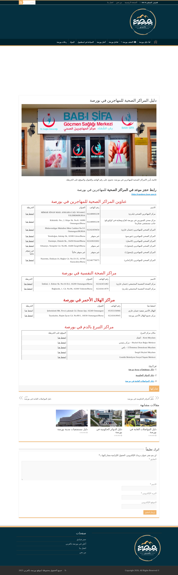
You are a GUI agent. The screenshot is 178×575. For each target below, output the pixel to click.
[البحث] (21, 2)
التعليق (152, 459)
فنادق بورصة (113, 42)
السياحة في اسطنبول (86, 42)
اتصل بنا (110, 2)
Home (155, 42)
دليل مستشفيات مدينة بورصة (72, 429)
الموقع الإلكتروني (148, 502)
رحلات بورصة (62, 42)
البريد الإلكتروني (148, 493)
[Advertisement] (89, 69)
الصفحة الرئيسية (131, 2)
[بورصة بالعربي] (143, 21)
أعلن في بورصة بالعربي (76, 544)
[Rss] (65, 570)
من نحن (119, 2)
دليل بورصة (143, 42)
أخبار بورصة (101, 42)
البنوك (72, 42)
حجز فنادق (81, 539)
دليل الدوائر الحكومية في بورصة (141, 398)
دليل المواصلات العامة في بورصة (37, 398)
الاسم (153, 484)
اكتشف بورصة (128, 42)
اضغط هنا (30, 214)
